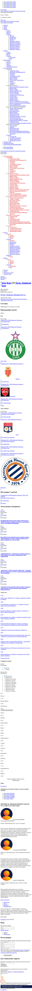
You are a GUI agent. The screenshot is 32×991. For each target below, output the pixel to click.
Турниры (9, 34)
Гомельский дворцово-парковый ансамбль (20, 123)
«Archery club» (13, 96)
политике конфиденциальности (9, 952)
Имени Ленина (13, 78)
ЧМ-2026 (12, 36)
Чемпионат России (14, 48)
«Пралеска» (12, 83)
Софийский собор (14, 121)
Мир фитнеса (16, 780)
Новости (6, 25)
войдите (9, 971)
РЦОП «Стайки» (14, 89)
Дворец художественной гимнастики (19, 101)
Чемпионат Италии (14, 45)
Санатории (10, 157)
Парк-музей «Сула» (14, 115)
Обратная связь (7, 142)
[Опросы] (3, 973)
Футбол (5, 29)
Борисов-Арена (13, 99)
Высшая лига (13, 37)
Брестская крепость (14, 111)
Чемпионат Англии (14, 41)
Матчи (5, 28)
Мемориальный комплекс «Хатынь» (19, 120)
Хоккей (5, 50)
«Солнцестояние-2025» (15, 137)
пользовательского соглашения (21, 950)
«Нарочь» (12, 127)
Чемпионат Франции (15, 46)
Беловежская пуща (14, 128)
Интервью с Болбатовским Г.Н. (17, 72)
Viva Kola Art (13, 136)
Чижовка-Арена (14, 97)
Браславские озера (14, 129)
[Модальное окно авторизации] (5, 973)
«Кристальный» (14, 77)
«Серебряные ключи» (15, 76)
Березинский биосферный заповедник (19, 131)
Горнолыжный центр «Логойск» (18, 105)
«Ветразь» (12, 74)
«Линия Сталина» (14, 109)
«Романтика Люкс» (14, 70)
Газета (5, 903)
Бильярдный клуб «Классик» (17, 95)
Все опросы (4, 786)
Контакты (6, 905)
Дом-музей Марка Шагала (16, 119)
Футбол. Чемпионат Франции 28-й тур (13, 295)
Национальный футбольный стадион (19, 87)
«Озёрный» (12, 73)
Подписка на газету (9, 143)
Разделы (9, 234)
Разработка (3, 919)
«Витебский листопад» (15, 140)
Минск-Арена (13, 88)
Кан (8, 283)
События (9, 135)
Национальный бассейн (16, 91)
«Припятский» (13, 125)
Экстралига (12, 57)
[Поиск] (7, 973)
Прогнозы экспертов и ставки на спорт (12, 986)
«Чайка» (12, 81)
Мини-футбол (7, 60)
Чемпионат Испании (15, 42)
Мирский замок (13, 112)
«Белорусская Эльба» (15, 139)
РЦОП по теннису (14, 100)
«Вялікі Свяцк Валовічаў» (16, 108)
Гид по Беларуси (8, 68)
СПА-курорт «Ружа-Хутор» (17, 80)
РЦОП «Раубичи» (14, 92)
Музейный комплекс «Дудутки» (18, 116)
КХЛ (11, 58)
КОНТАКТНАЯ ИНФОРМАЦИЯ (12, 144)
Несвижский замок (14, 113)
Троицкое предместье (15, 117)
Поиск (11, 147)
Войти (11, 148)
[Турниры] (1, 973)
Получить (3, 20)
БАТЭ (11, 256)
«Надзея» (12, 84)
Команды (9, 255)
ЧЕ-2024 (12, 40)
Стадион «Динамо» (14, 93)
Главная (3, 276)
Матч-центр (4, 278)
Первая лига (13, 38)
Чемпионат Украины (15, 49)
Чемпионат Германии (15, 44)
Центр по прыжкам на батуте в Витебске (20, 103)
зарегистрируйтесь (19, 971)
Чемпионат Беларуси (12, 66)
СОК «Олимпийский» (15, 104)
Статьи (5, 26)
